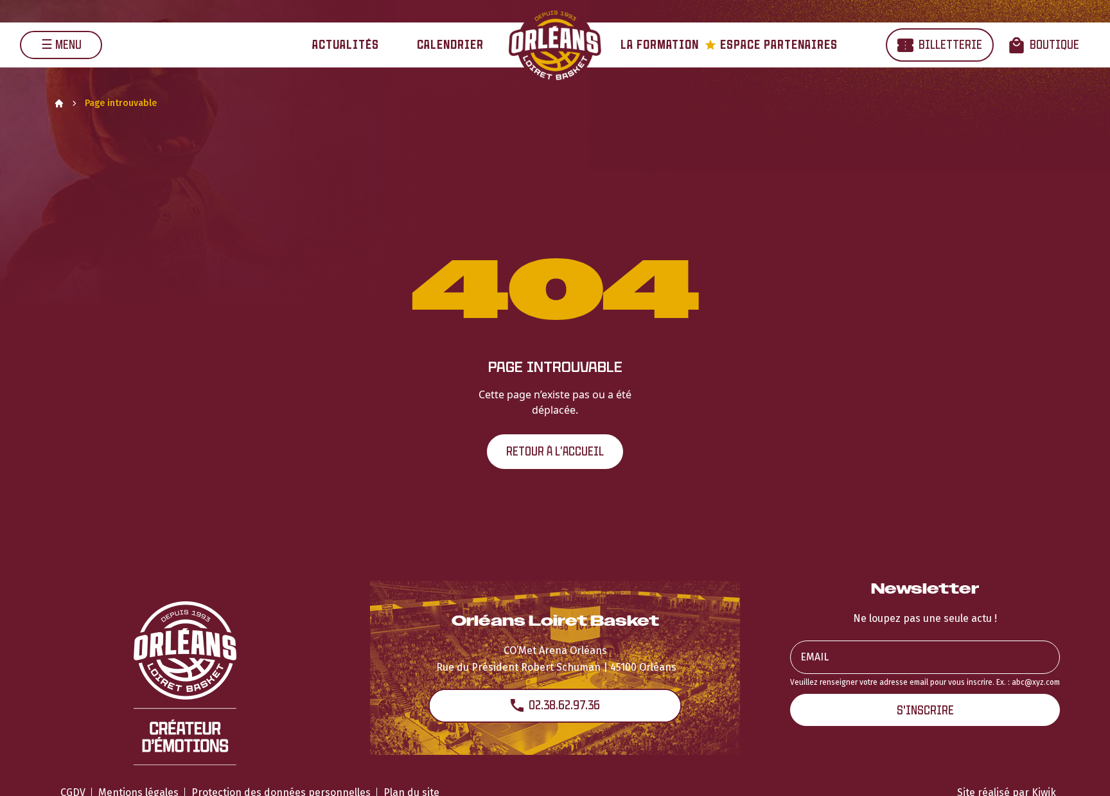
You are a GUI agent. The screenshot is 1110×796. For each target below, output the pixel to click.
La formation (660, 45)
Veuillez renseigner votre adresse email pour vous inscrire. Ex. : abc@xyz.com (925, 682)
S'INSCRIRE (925, 710)
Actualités (345, 45)
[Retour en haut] (1080, 769)
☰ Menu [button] (61, 45)
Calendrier (450, 45)
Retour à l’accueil (555, 451)
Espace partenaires (771, 45)
